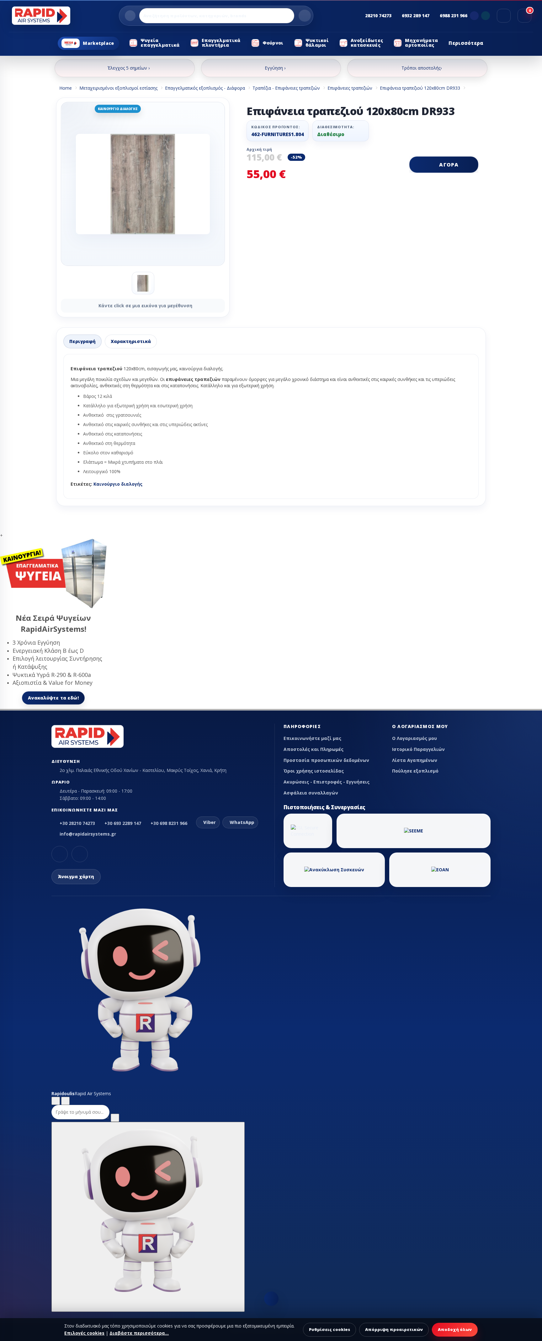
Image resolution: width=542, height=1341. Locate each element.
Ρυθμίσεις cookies (329, 1329)
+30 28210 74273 (77, 823)
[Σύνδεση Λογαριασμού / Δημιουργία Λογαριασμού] (504, 16)
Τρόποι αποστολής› (421, 68)
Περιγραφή (82, 341)
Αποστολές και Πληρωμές (313, 749)
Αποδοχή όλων (455, 1329)
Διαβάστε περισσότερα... (139, 1333)
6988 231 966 (453, 15)
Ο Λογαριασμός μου (414, 738)
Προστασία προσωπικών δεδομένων (326, 760)
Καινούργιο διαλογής (117, 484)
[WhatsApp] (485, 15)
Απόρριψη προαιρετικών (394, 1329)
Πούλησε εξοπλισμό (415, 771)
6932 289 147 (415, 15)
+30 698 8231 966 (169, 823)
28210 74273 (378, 15)
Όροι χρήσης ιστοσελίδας (314, 771)
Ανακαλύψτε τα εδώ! (53, 698)
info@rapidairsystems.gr (88, 834)
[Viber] (474, 15)
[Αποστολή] (115, 1118)
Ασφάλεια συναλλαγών (311, 793)
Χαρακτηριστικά (131, 341)
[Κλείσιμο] (65, 1101)
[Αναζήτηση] (305, 16)
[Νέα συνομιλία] (55, 1101)
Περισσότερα (466, 43)
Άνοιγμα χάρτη (76, 876)
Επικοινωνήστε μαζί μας (312, 738)
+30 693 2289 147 (122, 823)
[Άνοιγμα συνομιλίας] (148, 1217)
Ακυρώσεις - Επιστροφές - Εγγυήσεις (326, 782)
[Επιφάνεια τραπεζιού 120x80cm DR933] (143, 184)
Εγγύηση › (275, 68)
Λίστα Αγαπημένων (414, 760)
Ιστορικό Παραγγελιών (418, 749)
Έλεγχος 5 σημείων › (129, 68)
